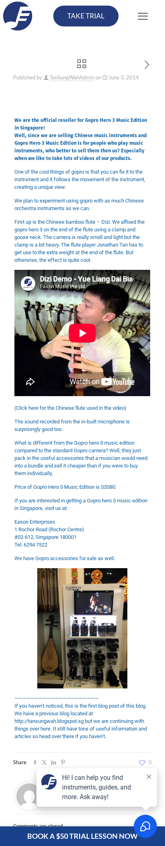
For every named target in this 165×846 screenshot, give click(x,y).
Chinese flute (70, 408)
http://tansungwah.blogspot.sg (49, 721)
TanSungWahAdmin (72, 77)
